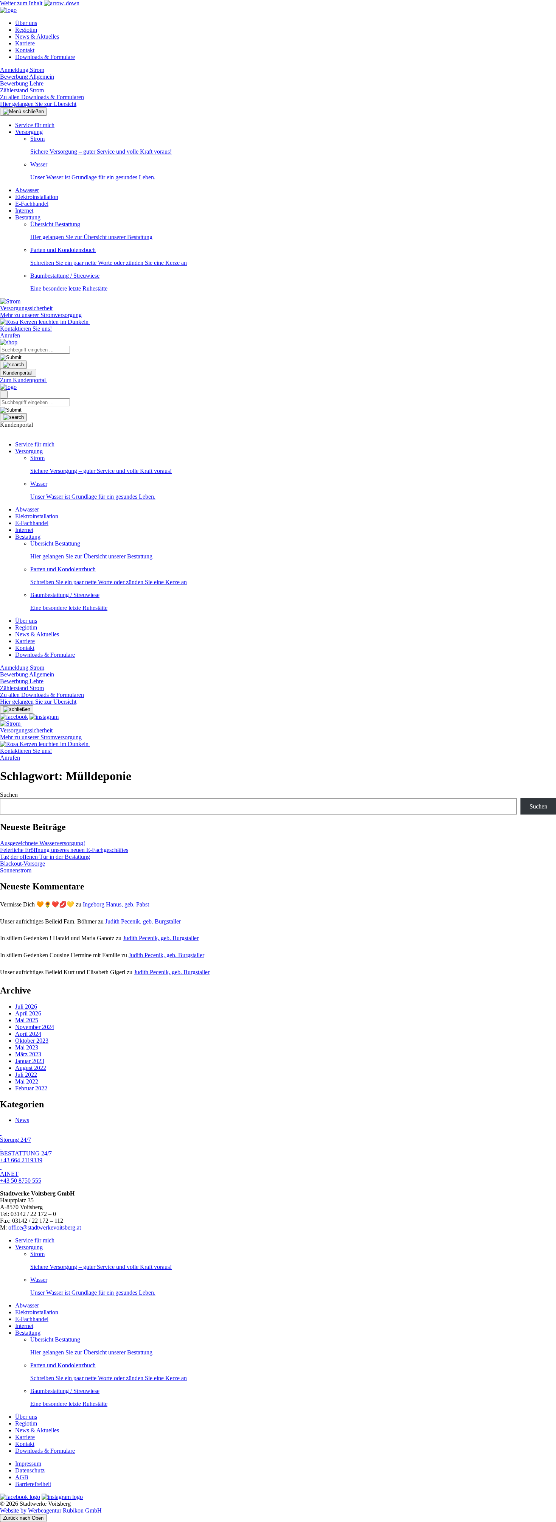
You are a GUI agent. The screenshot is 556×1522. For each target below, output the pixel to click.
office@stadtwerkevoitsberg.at (44, 1227)
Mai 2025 (26, 1020)
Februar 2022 (31, 1088)
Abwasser (27, 190)
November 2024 (34, 1027)
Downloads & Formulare (45, 57)
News (22, 1120)
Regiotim (26, 29)
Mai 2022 (26, 1081)
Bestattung (27, 217)
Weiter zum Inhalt (22, 3)
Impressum (28, 1463)
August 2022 (30, 1068)
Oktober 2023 (31, 1040)
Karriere (25, 43)
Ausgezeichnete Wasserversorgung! (42, 843)
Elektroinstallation (36, 197)
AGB (21, 1477)
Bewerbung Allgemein (27, 76)
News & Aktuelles (37, 36)
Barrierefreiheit (33, 1484)
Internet (24, 210)
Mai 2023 (26, 1047)
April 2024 (28, 1034)
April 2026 (28, 1013)
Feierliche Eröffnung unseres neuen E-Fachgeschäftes (64, 850)
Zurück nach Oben (23, 1518)
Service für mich (34, 125)
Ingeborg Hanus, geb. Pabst (116, 904)
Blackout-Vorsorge (22, 863)
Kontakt (24, 50)
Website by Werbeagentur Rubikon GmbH (51, 1510)
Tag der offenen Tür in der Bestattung (45, 857)
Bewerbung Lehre (21, 83)
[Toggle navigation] (4, 394)
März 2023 (28, 1054)
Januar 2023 (29, 1061)
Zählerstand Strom (22, 90)
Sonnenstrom (15, 870)
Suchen (9, 794)
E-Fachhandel (31, 204)
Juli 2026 (26, 1006)
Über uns (26, 23)
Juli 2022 (26, 1074)
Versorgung (29, 132)
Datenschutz (30, 1470)
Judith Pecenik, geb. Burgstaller (143, 921)
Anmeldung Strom (22, 70)
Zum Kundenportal (23, 380)
